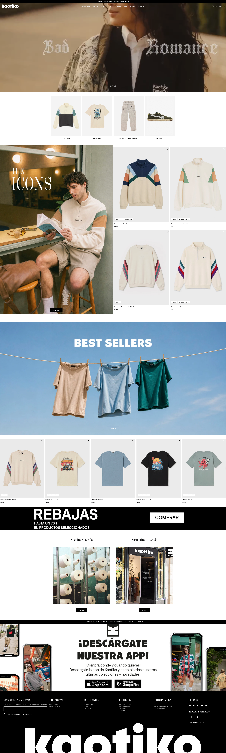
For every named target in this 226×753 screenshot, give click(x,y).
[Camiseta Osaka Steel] (204, 468)
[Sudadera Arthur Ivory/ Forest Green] (198, 184)
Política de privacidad (25, 714)
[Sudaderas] (66, 117)
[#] (113, 518)
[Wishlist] (220, 6)
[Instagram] (190, 705)
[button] (167, 149)
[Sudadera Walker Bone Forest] (22, 468)
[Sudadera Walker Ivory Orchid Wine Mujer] (141, 267)
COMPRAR (113, 86)
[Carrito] (223, 6)
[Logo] (10, 6)
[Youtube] (202, 705)
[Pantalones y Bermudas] (129, 117)
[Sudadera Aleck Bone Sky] (141, 184)
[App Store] (197, 717)
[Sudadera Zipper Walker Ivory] (198, 267)
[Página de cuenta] (216, 6)
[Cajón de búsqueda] (213, 6)
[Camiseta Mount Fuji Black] (158, 468)
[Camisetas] (97, 117)
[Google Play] (192, 717)
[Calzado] (160, 117)
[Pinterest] (194, 705)
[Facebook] (206, 705)
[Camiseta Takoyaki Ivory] (67, 468)
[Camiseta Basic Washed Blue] (113, 468)
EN (203, 722)
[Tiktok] (198, 705)
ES (201, 722)
